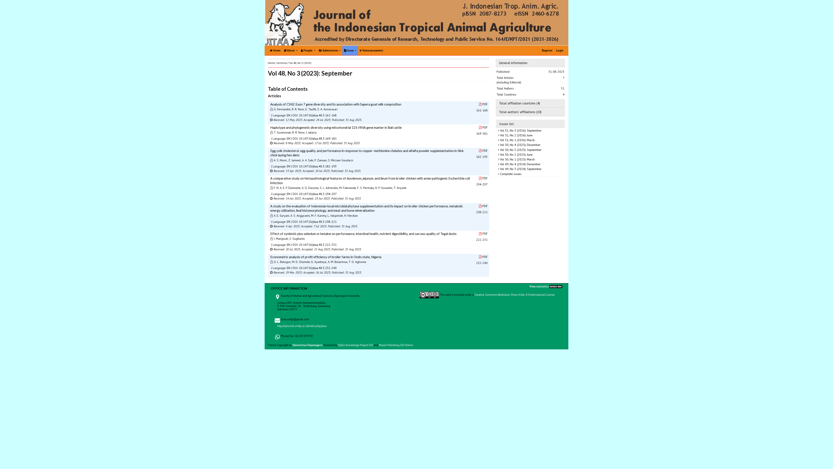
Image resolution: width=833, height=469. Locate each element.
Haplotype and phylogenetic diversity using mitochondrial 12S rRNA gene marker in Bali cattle (336, 127)
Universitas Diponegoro (307, 345)
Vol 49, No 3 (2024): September (520, 169)
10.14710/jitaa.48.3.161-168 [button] (318, 115)
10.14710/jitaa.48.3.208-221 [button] (318, 222)
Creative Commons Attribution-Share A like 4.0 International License (514, 294)
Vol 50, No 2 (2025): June (516, 155)
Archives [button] (282, 62)
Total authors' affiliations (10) (520, 112)
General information (513, 63)
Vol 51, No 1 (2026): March (517, 140)
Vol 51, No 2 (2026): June (516, 135)
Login (559, 50)
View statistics (539, 286)
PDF (485, 104)
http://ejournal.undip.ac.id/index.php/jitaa (301, 326)
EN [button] (288, 115)
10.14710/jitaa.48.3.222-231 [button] (318, 245)
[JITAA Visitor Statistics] (555, 286)
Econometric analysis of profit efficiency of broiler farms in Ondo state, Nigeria (325, 257)
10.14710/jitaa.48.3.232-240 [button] (318, 268)
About (291, 50)
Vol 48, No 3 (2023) (300, 62)
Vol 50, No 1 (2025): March (517, 159)
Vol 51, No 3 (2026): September (520, 130)
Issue (350, 50)
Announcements (372, 50)
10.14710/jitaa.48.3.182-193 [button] (318, 166)
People (308, 50)
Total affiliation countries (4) (519, 103)
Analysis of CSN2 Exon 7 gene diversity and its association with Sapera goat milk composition (335, 104)
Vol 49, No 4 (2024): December (520, 164)
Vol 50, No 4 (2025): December (520, 145)
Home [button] (271, 62)
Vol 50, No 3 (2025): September (520, 150)
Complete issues (510, 174)
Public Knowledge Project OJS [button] (355, 345)
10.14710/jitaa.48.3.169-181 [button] (318, 138)
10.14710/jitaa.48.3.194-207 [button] (318, 194)
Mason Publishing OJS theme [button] (396, 345)
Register (547, 50)
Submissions (330, 50)
